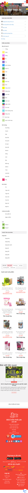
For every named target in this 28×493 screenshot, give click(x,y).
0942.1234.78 (21, 485)
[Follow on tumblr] (14, 442)
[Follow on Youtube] (9, 442)
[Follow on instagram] (21, 442)
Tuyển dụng (7, 476)
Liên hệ (14, 431)
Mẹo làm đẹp (14, 382)
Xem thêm (14, 392)
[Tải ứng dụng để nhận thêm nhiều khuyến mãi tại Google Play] (17, 458)
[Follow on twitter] (16, 442)
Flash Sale (13, 267)
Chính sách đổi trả (14, 426)
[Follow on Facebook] (7, 442)
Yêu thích (15, 265)
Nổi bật (20, 265)
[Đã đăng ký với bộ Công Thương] (16, 436)
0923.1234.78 (19, 8)
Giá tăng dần (6, 267)
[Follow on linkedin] (19, 442)
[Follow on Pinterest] (12, 442)
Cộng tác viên (7, 482)
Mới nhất (10, 265)
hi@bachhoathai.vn (21, 479)
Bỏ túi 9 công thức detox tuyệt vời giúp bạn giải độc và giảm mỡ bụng (14, 384)
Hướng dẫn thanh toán (14, 433)
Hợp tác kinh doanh (7, 479)
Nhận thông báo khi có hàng (7, 293)
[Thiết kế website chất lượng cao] (13, 462)
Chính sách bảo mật (14, 427)
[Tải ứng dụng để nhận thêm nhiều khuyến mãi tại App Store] (10, 458)
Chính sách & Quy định (14, 424)
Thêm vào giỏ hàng (7, 316)
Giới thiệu (14, 429)
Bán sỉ (7, 477)
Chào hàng (7, 481)
